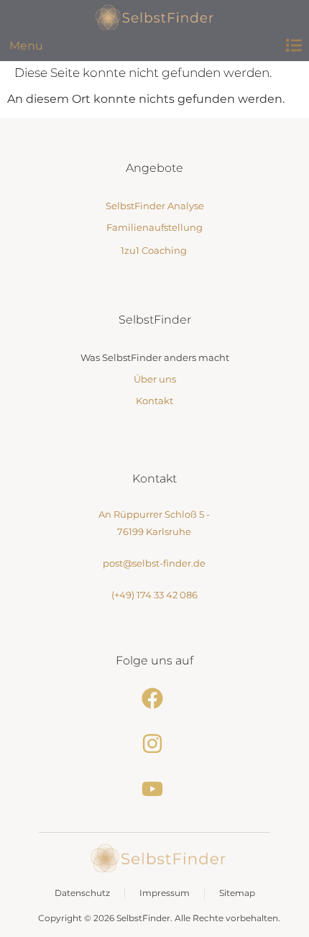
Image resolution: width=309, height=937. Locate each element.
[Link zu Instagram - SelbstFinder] (154, 743)
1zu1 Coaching (154, 250)
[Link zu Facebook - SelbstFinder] (154, 698)
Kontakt (154, 400)
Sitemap (237, 892)
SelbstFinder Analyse (155, 205)
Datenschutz (82, 892)
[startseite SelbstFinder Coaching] (158, 858)
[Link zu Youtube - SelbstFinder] (154, 789)
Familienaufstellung (154, 227)
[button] (293, 46)
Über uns (155, 379)
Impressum (164, 892)
